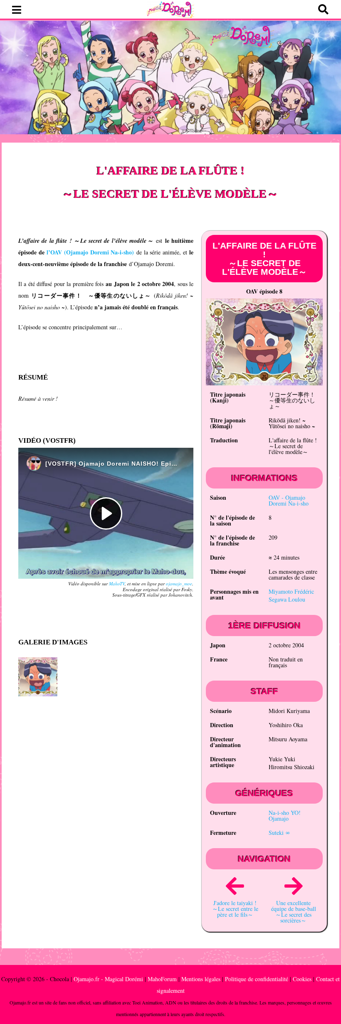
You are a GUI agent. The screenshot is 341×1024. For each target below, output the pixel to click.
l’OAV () (90, 252)
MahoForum (162, 979)
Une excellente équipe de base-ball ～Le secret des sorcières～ (293, 911)
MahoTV (117, 583)
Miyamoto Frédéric (291, 591)
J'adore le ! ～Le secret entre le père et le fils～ (235, 908)
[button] (16, 10)
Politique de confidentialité (256, 979)
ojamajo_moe (179, 583)
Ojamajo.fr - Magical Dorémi (108, 979)
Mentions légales (200, 979)
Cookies (302, 979)
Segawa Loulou (287, 599)
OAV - (289, 500)
